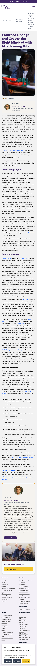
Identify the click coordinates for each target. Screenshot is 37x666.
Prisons (3, 640)
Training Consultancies (7, 632)
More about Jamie (9, 538)
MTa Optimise (22, 626)
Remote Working (23, 603)
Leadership (22, 582)
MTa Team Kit (23, 258)
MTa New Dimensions (24, 637)
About (3, 582)
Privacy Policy (5, 599)
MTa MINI (21, 632)
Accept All (26, 661)
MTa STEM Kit (22, 620)
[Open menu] (33, 6)
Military (3, 628)
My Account (5, 584)
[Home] (3, 20)
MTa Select (22, 628)
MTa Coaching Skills (24, 630)
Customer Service (24, 588)
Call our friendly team (9, 470)
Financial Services (6, 619)
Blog (10, 20)
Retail (3, 636)
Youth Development (24, 594)
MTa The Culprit (23, 634)
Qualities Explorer (6, 595)
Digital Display (7, 258)
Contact (4, 580)
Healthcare (4, 623)
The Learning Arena (7, 590)
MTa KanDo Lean (23, 635)
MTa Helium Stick (23, 639)
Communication (23, 586)
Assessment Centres (24, 597)
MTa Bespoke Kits (23, 624)
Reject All (17, 661)
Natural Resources (6, 621)
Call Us (23, 1)
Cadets (3, 630)
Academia (4, 625)
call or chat (30, 233)
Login (17, 1)
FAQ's (3, 592)
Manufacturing (5, 626)
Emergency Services (7, 634)
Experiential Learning (19, 20)
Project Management (24, 590)
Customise (8, 661)
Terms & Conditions (7, 597)
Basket (12, 1)
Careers (4, 586)
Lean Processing (23, 595)
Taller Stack (21, 324)
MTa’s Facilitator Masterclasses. (22, 457)
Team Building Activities (25, 580)
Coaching (21, 599)
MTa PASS (21, 622)
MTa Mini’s (26, 300)
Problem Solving (23, 592)
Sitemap (4, 601)
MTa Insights (22, 617)
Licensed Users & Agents (8, 588)
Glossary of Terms (6, 594)
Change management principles (13, 150)
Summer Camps (6, 617)
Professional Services (7, 638)
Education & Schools (7, 615)
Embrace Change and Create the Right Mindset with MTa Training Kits (31, 20)
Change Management (24, 601)
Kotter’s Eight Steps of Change (12, 350)
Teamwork (22, 584)
